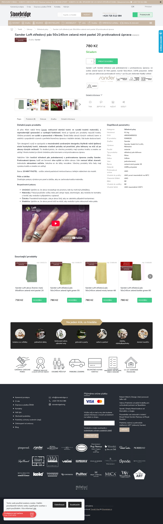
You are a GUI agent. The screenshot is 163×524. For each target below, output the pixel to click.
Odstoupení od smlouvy (24, 423)
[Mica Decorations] (110, 474)
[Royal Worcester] (53, 448)
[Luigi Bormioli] (24, 461)
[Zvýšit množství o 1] (94, 59)
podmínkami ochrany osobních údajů (98, 430)
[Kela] (38, 474)
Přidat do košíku (105, 61)
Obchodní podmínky (22, 416)
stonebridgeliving (58, 404)
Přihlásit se (91, 436)
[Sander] (38, 448)
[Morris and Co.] (139, 448)
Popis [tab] (19, 119)
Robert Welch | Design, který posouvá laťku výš (133, 398)
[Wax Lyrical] (96, 474)
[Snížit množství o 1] (94, 62)
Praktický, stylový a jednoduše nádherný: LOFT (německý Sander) (132, 424)
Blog (17, 427)
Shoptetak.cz (107, 509)
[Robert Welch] (125, 448)
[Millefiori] (82, 487)
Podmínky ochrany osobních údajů (28, 420)
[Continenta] (67, 474)
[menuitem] (14, 23)
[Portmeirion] (82, 448)
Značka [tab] (53, 119)
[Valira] (67, 461)
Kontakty (57, 7)
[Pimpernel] (24, 448)
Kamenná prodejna (17, 7)
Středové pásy (130, 129)
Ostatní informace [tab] (68, 119)
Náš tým (66, 7)
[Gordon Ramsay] (24, 474)
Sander (44, 130)
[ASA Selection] (53, 461)
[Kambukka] (82, 461)
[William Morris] (38, 461)
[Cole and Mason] (96, 461)
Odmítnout (59, 504)
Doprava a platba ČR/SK (42, 7)
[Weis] (53, 474)
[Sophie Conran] (67, 448)
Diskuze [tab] (43, 119)
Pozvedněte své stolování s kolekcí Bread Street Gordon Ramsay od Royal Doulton (134, 416)
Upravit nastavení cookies (103, 506)
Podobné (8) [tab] (30, 119)
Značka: (34, 40)
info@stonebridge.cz (60, 397)
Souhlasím (75, 504)
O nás (29, 7)
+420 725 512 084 (59, 401)
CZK (133, 7)
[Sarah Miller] (110, 461)
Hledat (87, 15)
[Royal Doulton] (139, 461)
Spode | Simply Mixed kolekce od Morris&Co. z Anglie (132, 410)
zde (34, 508)
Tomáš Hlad (95, 509)
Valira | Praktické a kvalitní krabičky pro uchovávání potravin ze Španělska (134, 404)
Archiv (124, 429)
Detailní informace (93, 95)
